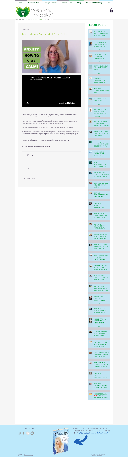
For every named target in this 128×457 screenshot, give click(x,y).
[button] (111, 10)
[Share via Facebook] (23, 155)
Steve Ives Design (28, 455)
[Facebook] (23, 433)
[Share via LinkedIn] (33, 155)
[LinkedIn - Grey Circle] (28, 433)
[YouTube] (32, 433)
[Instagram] (19, 433)
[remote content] (51, 91)
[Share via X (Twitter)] (28, 155)
